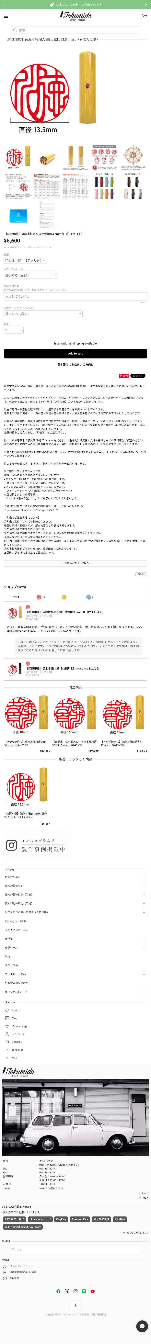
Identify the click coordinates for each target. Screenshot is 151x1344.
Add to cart (75, 353)
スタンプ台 (11, 965)
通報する (141, 574)
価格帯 (9, 938)
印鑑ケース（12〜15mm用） (20, 308)
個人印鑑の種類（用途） (19, 894)
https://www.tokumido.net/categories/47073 (31, 510)
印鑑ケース (11, 947)
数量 (6, 324)
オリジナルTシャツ (16, 991)
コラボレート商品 (15, 974)
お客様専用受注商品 (17, 983)
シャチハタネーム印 (17, 930)
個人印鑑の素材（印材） (19, 903)
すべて (16, 597)
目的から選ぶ (13, 876)
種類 (6, 254)
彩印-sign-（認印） (16, 921)
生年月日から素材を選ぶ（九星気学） (27, 912)
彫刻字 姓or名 (12, 285)
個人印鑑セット (14, 885)
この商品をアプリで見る (75, 563)
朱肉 (7, 956)
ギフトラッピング (13, 269)
